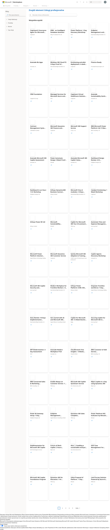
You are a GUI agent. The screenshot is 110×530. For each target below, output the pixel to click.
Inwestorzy (14, 522)
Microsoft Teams (78, 521)
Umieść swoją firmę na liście (25, 516)
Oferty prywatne (75, 514)
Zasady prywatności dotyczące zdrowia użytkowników (14, 527)
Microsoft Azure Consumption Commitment (91, 514)
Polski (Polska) (4, 524)
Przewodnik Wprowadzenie (49, 514)
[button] (30, 15)
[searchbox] (17, 15)
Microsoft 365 (46, 521)
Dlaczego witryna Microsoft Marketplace (11, 514)
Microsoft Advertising (56, 521)
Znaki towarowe (78, 527)
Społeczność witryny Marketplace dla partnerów (44, 518)
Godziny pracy (38, 514)
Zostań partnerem (12, 516)
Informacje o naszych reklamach (90, 527)
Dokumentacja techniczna (64, 514)
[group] (31, 37)
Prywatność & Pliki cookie (55, 527)
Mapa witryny (32, 527)
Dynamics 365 (38, 521)
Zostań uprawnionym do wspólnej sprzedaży (19, 518)
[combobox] (53, 15)
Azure (32, 521)
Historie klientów (29, 514)
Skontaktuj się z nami (42, 527)
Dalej (77, 508)
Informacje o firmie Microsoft (94, 521)
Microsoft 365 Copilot (68, 521)
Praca (84, 521)
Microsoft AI (3, 521)
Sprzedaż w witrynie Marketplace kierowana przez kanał (72, 518)
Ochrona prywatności (5, 522)
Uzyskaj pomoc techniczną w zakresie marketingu (46, 516)
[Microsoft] (7, 2)
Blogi (23, 514)
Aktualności (105, 521)
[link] (38, 38)
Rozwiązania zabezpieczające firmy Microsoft (19, 521)
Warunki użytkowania (67, 527)
